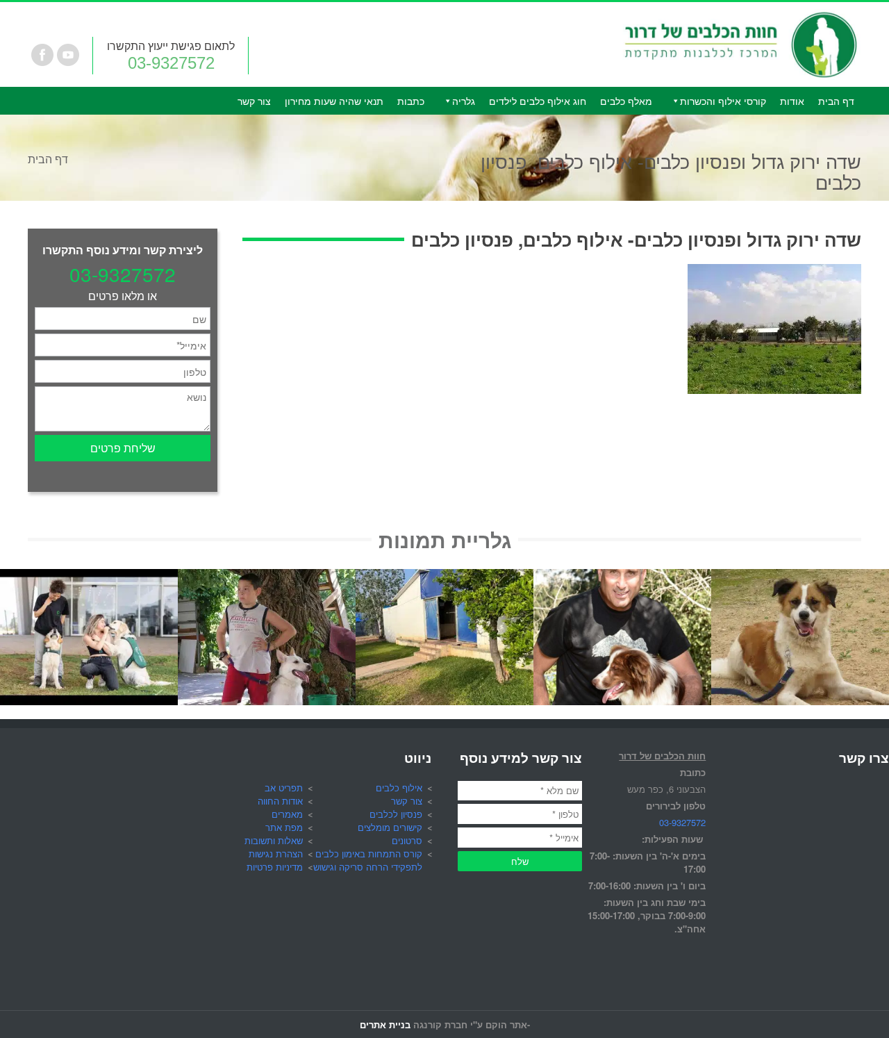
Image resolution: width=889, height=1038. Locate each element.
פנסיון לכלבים (395, 814)
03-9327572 (171, 62)
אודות (792, 101)
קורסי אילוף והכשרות (723, 101)
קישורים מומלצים (390, 827)
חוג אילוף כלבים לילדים (537, 101)
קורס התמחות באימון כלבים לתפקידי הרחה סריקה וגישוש (367, 860)
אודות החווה (280, 800)
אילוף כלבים (399, 787)
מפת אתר (284, 827)
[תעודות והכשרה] (622, 577)
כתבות (410, 101)
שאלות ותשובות (273, 840)
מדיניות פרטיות (275, 866)
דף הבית (836, 101)
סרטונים (407, 840)
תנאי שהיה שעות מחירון (334, 101)
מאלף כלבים (626, 101)
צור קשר (254, 101)
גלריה (463, 101)
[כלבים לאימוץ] (800, 577)
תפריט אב (284, 787)
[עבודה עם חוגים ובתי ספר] (267, 577)
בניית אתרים (385, 1024)
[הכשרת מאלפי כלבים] (89, 577)
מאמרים (287, 814)
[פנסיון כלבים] (444, 577)
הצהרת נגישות (276, 853)
